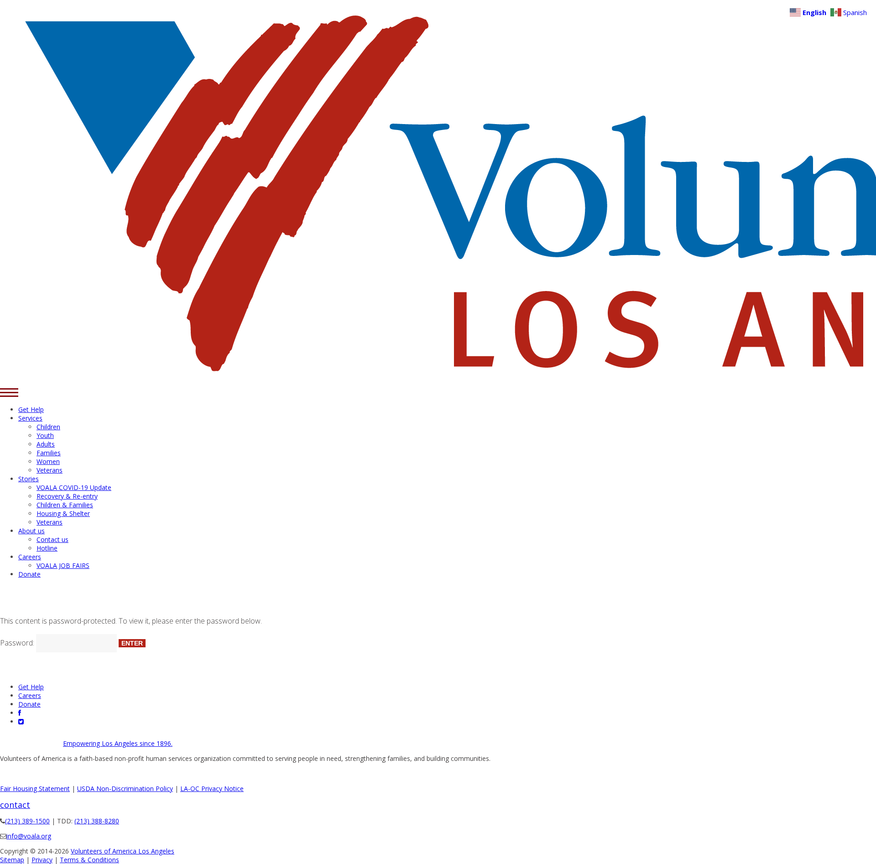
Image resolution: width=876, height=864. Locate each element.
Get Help (31, 409)
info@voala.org (28, 836)
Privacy (41, 859)
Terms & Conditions (89, 859)
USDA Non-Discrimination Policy (125, 788)
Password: (18, 643)
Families (48, 452)
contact (15, 804)
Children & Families (64, 504)
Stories (28, 478)
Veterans (49, 470)
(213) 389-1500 (27, 821)
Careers (29, 556)
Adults (45, 444)
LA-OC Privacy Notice (212, 788)
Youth (45, 435)
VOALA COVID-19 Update (73, 487)
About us (31, 530)
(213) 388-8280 (96, 821)
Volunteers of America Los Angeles (122, 851)
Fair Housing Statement (35, 788)
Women (48, 461)
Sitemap (12, 859)
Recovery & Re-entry (67, 496)
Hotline (46, 548)
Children (48, 426)
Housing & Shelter (63, 513)
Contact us (52, 539)
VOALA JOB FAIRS (62, 565)
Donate (29, 574)
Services (30, 418)
